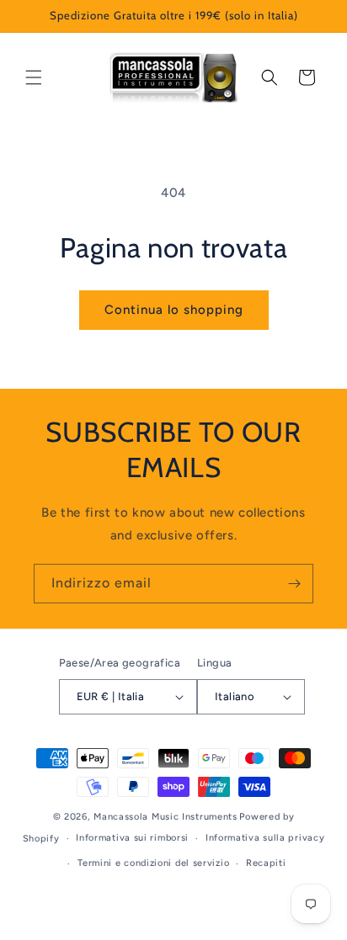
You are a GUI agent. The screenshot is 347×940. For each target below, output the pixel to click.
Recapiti (266, 863)
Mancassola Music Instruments (165, 816)
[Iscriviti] (293, 583)
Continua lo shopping (173, 309)
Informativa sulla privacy (265, 837)
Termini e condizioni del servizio (153, 863)
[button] (33, 77)
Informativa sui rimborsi (132, 837)
